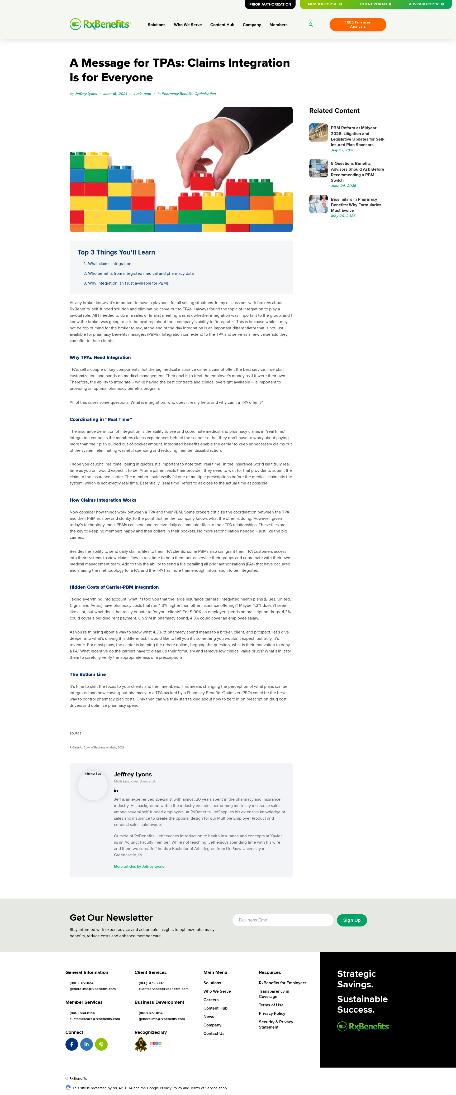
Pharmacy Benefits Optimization (189, 94)
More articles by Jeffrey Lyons (139, 866)
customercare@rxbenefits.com (95, 1019)
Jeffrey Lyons (86, 94)
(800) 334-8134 (82, 1013)
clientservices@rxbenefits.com (164, 989)
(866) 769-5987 (151, 983)
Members (278, 24)
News (208, 1016)
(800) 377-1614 (81, 983)
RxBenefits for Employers (282, 983)
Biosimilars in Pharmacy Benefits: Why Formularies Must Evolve (356, 205)
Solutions (156, 24)
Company (252, 24)
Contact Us (214, 1033)
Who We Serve (188, 24)
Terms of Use (271, 1005)
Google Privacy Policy (164, 1088)
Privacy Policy (272, 1013)
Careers (211, 999)
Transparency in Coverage (274, 994)
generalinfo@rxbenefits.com (93, 989)
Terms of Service (203, 1088)
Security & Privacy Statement (276, 1024)
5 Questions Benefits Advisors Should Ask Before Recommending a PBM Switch (357, 172)
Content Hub (222, 24)
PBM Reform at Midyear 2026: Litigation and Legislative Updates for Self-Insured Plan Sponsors (357, 136)
